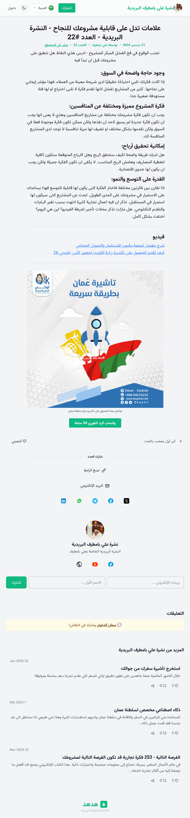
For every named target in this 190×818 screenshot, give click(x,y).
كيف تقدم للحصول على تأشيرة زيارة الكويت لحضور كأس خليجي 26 (109, 252)
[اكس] (126, 500)
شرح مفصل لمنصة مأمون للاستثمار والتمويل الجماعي (120, 245)
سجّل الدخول (106, 625)
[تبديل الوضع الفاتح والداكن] (24, 8)
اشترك (67, 8)
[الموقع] (79, 564)
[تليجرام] (95, 500)
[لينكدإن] (63, 500)
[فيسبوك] (110, 500)
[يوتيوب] (95, 564)
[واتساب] (79, 500)
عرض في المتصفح (56, 45)
